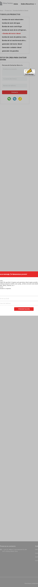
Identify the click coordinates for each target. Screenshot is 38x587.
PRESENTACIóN (24, 309)
